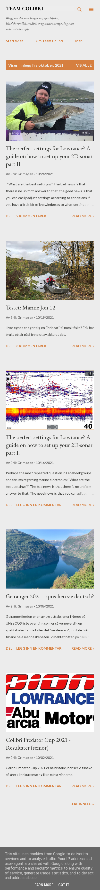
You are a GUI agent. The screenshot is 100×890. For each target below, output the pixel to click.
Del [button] (9, 216)
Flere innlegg (81, 804)
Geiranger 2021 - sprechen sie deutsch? (50, 596)
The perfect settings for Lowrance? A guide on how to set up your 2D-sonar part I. (49, 444)
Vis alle (84, 65)
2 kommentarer (31, 216)
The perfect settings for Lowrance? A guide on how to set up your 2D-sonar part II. (49, 156)
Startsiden (14, 41)
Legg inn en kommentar (38, 505)
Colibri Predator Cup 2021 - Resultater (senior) (38, 743)
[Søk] (80, 9)
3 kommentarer (31, 346)
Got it (63, 885)
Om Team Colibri (49, 41)
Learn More (43, 885)
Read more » (83, 216)
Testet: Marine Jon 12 (30, 307)
